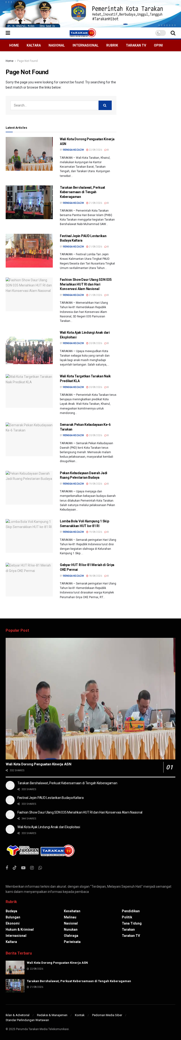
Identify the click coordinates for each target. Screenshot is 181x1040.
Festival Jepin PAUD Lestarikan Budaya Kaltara (50, 798)
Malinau (70, 917)
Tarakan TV (136, 45)
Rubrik (112, 45)
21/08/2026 (95, 203)
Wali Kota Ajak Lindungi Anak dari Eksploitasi (48, 827)
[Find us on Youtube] (23, 868)
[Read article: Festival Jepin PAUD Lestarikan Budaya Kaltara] (29, 251)
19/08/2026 (95, 483)
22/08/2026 (95, 150)
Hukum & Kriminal (20, 929)
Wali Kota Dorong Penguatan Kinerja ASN (38, 764)
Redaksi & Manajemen (52, 1015)
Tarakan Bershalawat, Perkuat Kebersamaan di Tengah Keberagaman (82, 192)
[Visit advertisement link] (90, 13)
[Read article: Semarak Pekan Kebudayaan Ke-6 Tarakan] (29, 439)
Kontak (80, 1015)
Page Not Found (27, 61)
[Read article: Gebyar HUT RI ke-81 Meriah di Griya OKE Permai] (29, 580)
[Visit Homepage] (82, 33)
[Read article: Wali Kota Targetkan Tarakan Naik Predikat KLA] (29, 391)
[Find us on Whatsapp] (40, 868)
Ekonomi (13, 923)
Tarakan (128, 929)
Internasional (86, 45)
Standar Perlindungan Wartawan (27, 1020)
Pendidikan (131, 911)
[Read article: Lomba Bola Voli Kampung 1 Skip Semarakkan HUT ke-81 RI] (29, 536)
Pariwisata (72, 942)
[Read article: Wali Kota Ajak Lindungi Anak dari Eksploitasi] (29, 347)
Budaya (11, 911)
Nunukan (71, 929)
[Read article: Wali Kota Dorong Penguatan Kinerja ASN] (29, 154)
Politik (127, 917)
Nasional (57, 45)
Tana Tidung (132, 923)
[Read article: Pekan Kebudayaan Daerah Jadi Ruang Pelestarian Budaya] (29, 488)
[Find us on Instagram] (32, 868)
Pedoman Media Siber (107, 1015)
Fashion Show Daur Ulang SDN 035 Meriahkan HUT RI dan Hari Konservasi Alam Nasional (85, 284)
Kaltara (34, 45)
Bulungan (13, 917)
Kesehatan (72, 911)
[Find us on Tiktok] (14, 868)
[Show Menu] (8, 32)
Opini (158, 45)
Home (14, 45)
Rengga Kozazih (73, 150)
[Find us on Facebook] (7, 868)
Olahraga (71, 936)
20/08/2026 (95, 343)
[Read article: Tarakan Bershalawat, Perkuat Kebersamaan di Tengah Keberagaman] (29, 202)
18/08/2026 (95, 576)
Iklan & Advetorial (17, 1015)
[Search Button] (173, 32)
